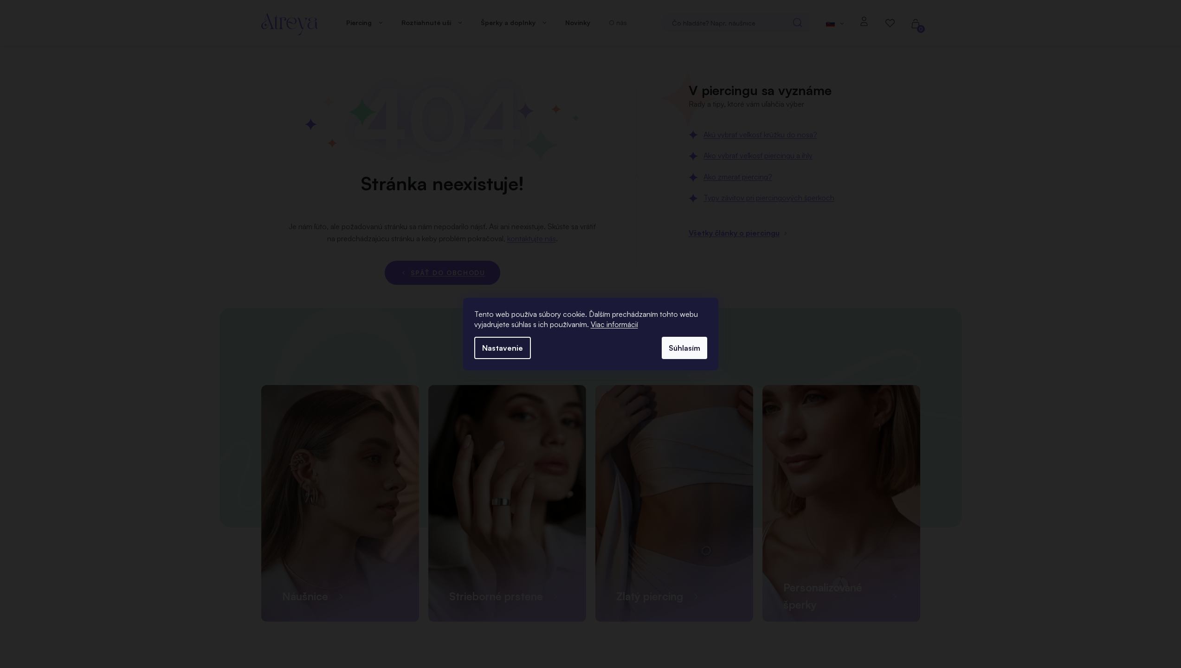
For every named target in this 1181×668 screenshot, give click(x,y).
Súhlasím (684, 348)
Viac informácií (614, 324)
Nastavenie (502, 348)
